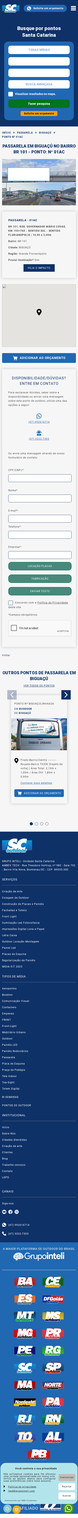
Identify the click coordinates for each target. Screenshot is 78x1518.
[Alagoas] (53, 1437)
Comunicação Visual (15, 1001)
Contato (7, 1171)
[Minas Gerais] (25, 1333)
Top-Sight (8, 1082)
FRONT (6, 1019)
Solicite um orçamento (48, 8)
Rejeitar (67, 1486)
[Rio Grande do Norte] (53, 1419)
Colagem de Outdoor (15, 897)
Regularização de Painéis (18, 960)
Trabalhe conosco (14, 1164)
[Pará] (53, 1402)
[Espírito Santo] (25, 1299)
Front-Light (9, 1026)
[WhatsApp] (68, 1508)
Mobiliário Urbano (14, 1032)
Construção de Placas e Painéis (23, 904)
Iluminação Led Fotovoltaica (21, 922)
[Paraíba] (39, 1454)
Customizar (67, 1477)
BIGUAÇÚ (45, 132)
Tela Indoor (9, 1076)
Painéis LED (10, 1044)
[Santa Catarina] (25, 1367)
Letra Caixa (9, 935)
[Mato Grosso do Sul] (53, 1316)
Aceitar (66, 1495)
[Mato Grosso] (25, 1316)
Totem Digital (11, 1088)
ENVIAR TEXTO (40, 591)
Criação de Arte (12, 891)
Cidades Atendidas (14, 1139)
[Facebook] (10, 1212)
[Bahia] (25, 1281)
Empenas (8, 1013)
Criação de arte (12, 1146)
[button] (39, 312)
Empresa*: (15, 547)
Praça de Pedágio (13, 1069)
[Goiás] (53, 1299)
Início (6, 132)
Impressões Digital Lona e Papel (23, 929)
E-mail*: (13, 510)
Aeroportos (9, 988)
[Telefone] (4, 1233)
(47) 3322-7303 (39, 438)
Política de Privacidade (52, 602)
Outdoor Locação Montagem (20, 941)
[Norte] (53, 1385)
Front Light (9, 916)
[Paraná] (53, 1333)
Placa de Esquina (13, 1063)
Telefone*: (14, 526)
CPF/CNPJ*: (16, 470)
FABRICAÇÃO (40, 578)
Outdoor (7, 1038)
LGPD (5, 1177)
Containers (9, 1007)
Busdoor (7, 994)
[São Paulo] (53, 1367)
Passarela (25, 132)
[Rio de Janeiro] (25, 1419)
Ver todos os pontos (39, 685)
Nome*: (13, 490)
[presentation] (12, 695)
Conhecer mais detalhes (36, 783)
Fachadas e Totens (14, 910)
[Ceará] (53, 1281)
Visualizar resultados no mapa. (35, 94)
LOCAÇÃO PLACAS (40, 566)
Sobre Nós (9, 1133)
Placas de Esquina (14, 954)
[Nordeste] (25, 1402)
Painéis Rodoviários (15, 1051)
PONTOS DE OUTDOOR (16, 1105)
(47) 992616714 (39, 422)
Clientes (7, 1152)
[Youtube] (4, 1212)
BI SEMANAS (10, 1097)
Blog (5, 1158)
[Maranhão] (25, 1385)
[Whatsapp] (4, 1225)
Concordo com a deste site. (38, 605)
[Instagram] (17, 1212)
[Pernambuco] (25, 1350)
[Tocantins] (25, 1437)
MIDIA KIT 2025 (12, 966)
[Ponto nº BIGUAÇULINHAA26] (39, 735)
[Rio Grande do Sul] (53, 1350)
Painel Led (9, 947)
